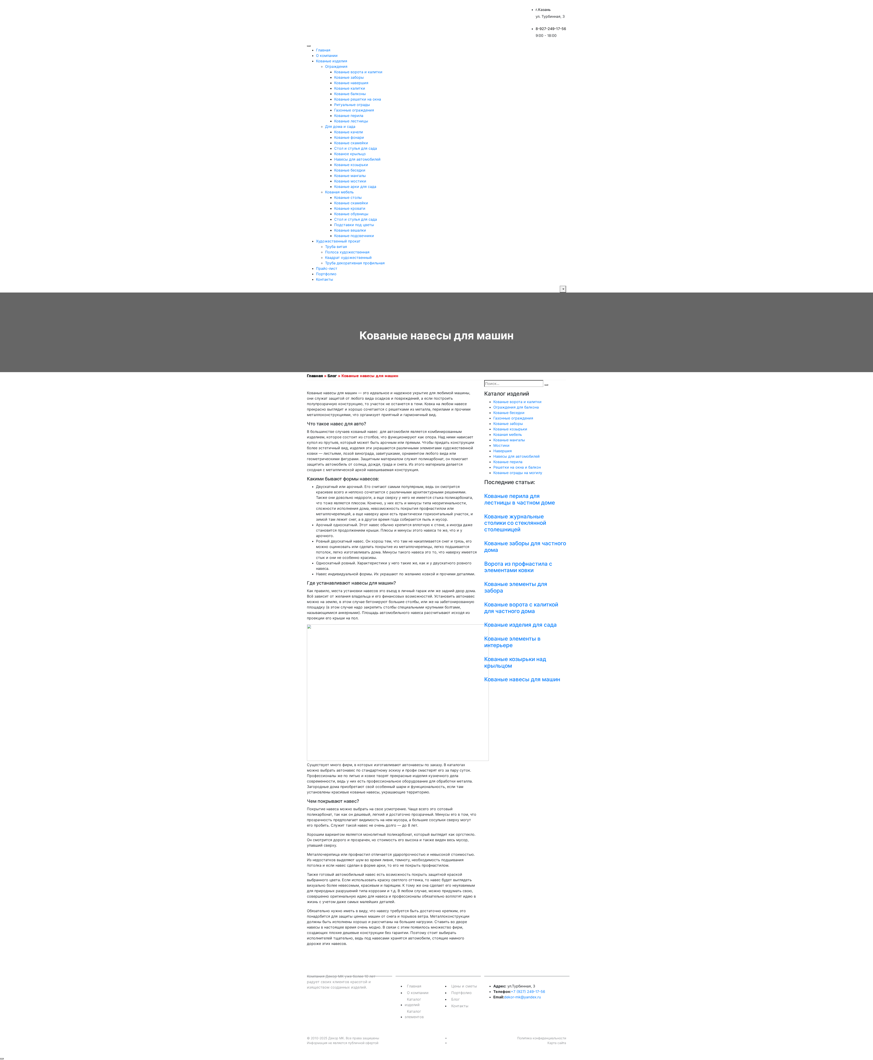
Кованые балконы (350, 93)
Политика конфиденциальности (541, 1038)
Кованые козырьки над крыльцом (515, 662)
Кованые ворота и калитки (358, 72)
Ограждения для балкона (516, 407)
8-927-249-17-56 (551, 28)
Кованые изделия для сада (520, 624)
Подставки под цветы (354, 224)
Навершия (502, 451)
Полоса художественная (347, 252)
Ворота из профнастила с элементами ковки (518, 567)
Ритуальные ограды (352, 104)
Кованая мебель (339, 192)
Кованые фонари (349, 137)
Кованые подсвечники (354, 235)
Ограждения (336, 66)
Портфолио (326, 274)
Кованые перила (348, 115)
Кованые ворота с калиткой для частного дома (521, 607)
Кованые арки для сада (355, 186)
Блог (332, 376)
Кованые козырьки (351, 164)
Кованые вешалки (350, 230)
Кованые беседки (349, 170)
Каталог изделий (413, 1002)
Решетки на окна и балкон (517, 467)
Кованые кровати (349, 208)
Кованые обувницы (351, 214)
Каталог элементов (414, 1014)
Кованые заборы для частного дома (525, 546)
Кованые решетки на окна (357, 99)
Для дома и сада (340, 126)
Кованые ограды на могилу (517, 472)
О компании (327, 55)
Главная (323, 50)
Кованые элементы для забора (515, 587)
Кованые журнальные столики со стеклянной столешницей (515, 523)
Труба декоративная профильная (355, 263)
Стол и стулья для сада (355, 148)
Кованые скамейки (351, 143)
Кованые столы (348, 197)
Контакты (324, 279)
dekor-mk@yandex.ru (522, 997)
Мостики (501, 445)
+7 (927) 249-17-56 (528, 991)
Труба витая (336, 246)
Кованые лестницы (351, 121)
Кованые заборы (349, 77)
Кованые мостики (350, 181)
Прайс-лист (326, 268)
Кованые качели (348, 132)
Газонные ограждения (354, 110)
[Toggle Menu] (309, 46)
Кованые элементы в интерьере (512, 642)
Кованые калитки (349, 88)
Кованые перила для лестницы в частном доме (519, 499)
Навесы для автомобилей (357, 159)
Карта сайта (556, 1043)
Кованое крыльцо (350, 153)
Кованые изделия (331, 61)
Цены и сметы (464, 986)
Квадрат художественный (348, 257)
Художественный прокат (338, 241)
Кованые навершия (351, 83)
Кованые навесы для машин (522, 679)
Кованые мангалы (350, 175)
